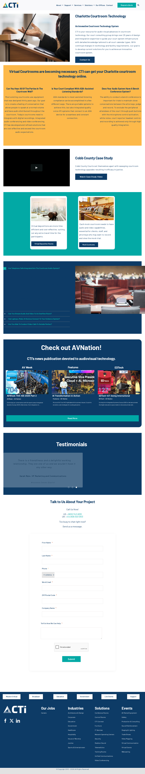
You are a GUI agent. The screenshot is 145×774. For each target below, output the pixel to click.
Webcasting (126, 752)
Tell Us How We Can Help (51, 623)
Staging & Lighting (128, 730)
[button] (36, 268)
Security (98, 739)
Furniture (98, 726)
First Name (46, 542)
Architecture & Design (76, 713)
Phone (44, 568)
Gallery (124, 717)
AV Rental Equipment (129, 713)
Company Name (48, 608)
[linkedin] (18, 721)
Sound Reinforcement (129, 726)
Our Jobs (48, 708)
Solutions (102, 708)
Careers (44, 713)
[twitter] (12, 721)
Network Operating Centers (104, 734)
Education (71, 721)
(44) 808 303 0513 (74, 516)
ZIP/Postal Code (48, 595)
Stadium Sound (100, 743)
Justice (70, 743)
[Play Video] (36, 167)
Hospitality (72, 734)
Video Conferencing (102, 760)
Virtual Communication (130, 743)
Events (127, 708)
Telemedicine (99, 747)
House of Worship (74, 739)
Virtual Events (127, 747)
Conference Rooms (102, 713)
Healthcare (72, 730)
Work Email (46, 582)
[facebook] (5, 721)
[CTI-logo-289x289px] (10, 3)
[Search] (138, 5)
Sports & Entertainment (76, 747)
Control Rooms (100, 717)
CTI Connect (99, 721)
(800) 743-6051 (75, 514)
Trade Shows (126, 734)
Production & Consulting (130, 721)
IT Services (99, 730)
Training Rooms (100, 752)
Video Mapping (127, 739)
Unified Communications (104, 756)
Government (72, 726)
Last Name (46, 556)
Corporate (71, 717)
